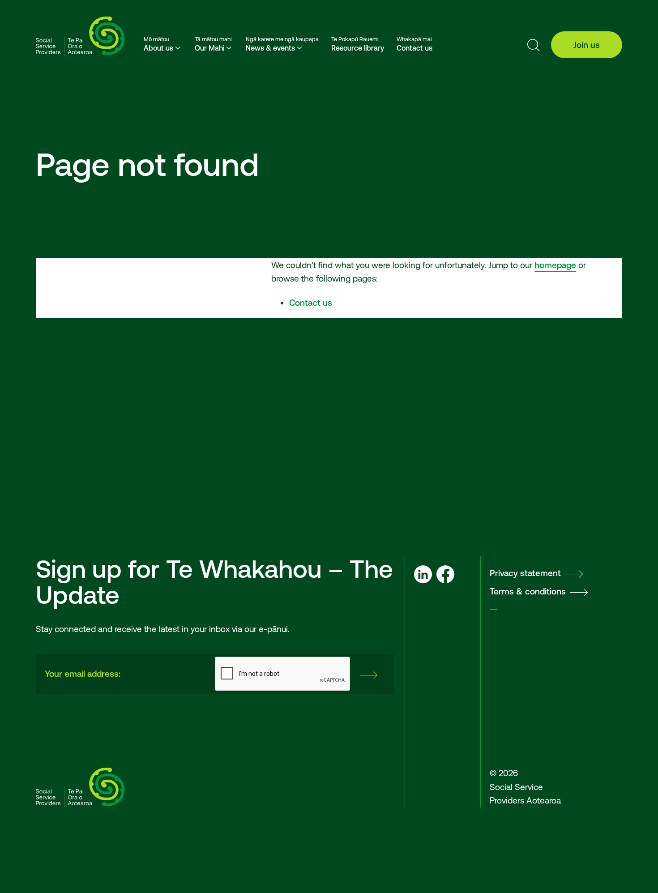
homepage (555, 265)
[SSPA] (80, 36)
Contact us (310, 303)
